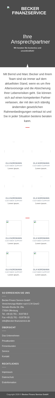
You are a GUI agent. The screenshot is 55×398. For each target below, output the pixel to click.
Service (5, 351)
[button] (3, 10)
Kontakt (5, 356)
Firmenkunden (9, 346)
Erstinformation (9, 382)
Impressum (7, 372)
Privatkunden (8, 341)
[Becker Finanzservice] (29, 10)
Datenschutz (8, 377)
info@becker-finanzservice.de (16, 321)
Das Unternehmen (10, 336)
